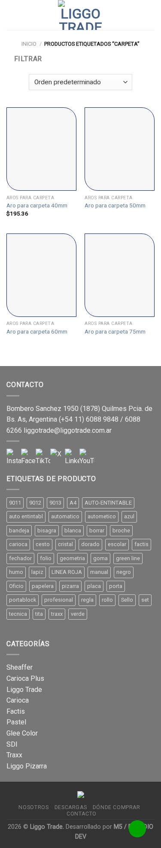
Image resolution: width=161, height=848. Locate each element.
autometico (102, 516)
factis (141, 544)
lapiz (37, 572)
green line (128, 558)
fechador (20, 558)
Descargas (71, 807)
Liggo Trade (24, 689)
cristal (65, 544)
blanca (72, 530)
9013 (55, 502)
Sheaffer (19, 667)
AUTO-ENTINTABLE (108, 502)
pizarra (70, 586)
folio (46, 558)
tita (39, 614)
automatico (65, 516)
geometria (72, 558)
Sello (127, 600)
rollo (107, 600)
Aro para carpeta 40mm (36, 205)
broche (121, 530)
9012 (35, 502)
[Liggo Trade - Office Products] (80, 15)
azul (129, 516)
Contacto (82, 814)
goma (100, 558)
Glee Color (22, 733)
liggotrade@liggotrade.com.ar (68, 430)
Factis (15, 711)
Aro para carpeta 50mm (115, 205)
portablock (22, 600)
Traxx (14, 755)
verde (78, 614)
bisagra (46, 530)
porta (115, 586)
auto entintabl (26, 516)
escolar (117, 544)
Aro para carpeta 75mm (115, 331)
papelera (43, 586)
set (145, 600)
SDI (12, 744)
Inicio (28, 44)
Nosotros (33, 807)
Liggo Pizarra (26, 766)
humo (16, 572)
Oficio (16, 586)
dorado (90, 544)
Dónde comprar (116, 807)
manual (99, 572)
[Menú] (11, 14)
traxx (57, 614)
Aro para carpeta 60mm (36, 331)
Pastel (16, 722)
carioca (18, 544)
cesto (43, 544)
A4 (73, 502)
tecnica (18, 614)
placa (94, 586)
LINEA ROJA (67, 572)
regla (87, 600)
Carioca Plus (25, 678)
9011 (15, 502)
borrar (96, 530)
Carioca (17, 700)
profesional (58, 600)
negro (123, 572)
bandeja (19, 530)
